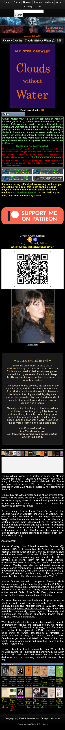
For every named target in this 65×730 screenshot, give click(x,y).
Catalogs (28, 6)
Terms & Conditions (39, 724)
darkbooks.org (16, 368)
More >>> (10, 143)
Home (7, 2)
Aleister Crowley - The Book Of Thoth (28, 681)
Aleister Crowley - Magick (20, 679)
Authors (49, 2)
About (59, 2)
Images (38, 2)
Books (17, 2)
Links (39, 6)
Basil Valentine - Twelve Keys (28, 702)
